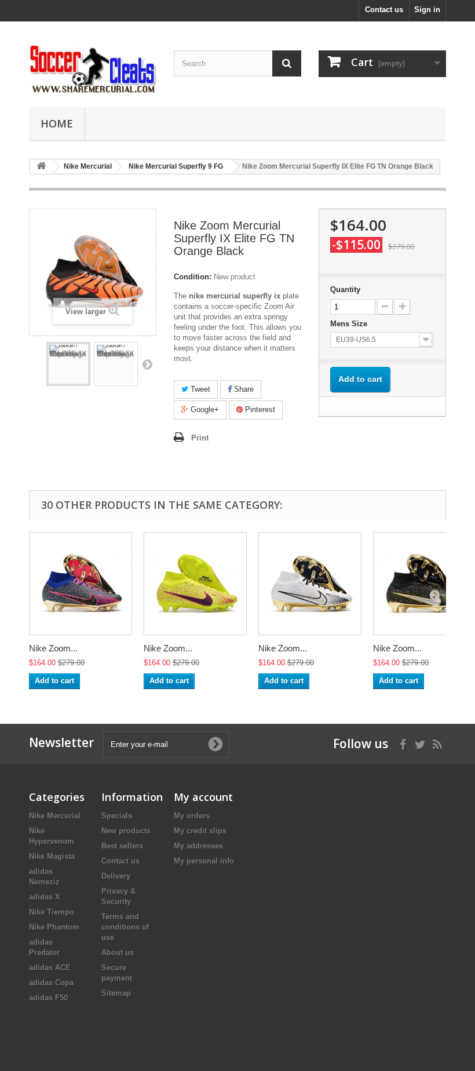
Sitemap (116, 993)
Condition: (192, 276)
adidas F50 (48, 997)
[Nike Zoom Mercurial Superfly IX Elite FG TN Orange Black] (68, 364)
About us (117, 952)
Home (57, 123)
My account (203, 797)
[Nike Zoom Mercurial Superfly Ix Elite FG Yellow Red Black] (195, 583)
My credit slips (200, 830)
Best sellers (122, 846)
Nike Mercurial (55, 815)
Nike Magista (52, 856)
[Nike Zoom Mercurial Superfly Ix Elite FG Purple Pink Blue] (80, 583)
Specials (116, 815)
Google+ (203, 409)
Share (243, 389)
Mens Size (350, 323)
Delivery (115, 876)
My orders (192, 815)
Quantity (345, 289)
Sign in (427, 9)
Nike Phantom (54, 927)
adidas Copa (51, 982)
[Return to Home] (41, 166)
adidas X (44, 897)
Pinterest (259, 409)
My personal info (204, 861)
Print (200, 438)
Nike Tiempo (51, 912)
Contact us (384, 9)
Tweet (199, 389)
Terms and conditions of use (125, 927)
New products (126, 830)
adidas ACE (50, 967)
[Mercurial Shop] (92, 69)
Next (147, 364)
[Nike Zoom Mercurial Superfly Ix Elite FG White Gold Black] (309, 583)
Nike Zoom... (53, 648)
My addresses (198, 846)
